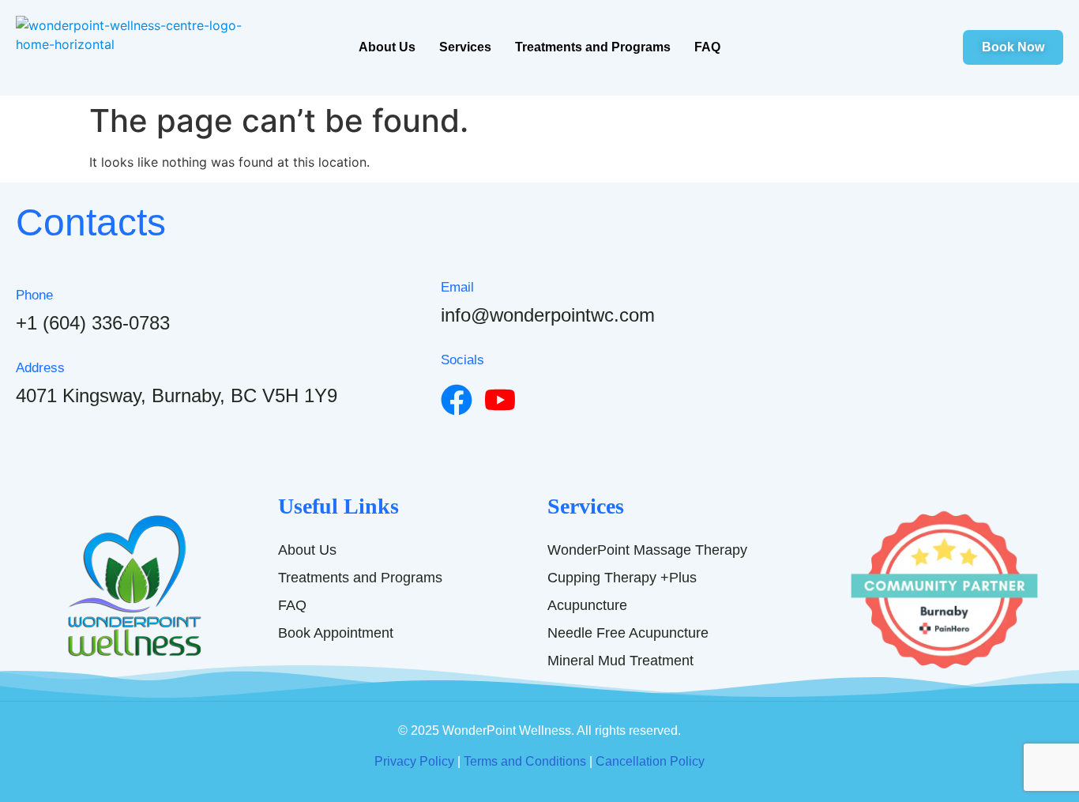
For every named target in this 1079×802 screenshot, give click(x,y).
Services (465, 47)
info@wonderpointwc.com (548, 315)
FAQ (707, 47)
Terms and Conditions (525, 761)
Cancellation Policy (650, 761)
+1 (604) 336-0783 (93, 322)
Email (457, 287)
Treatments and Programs (593, 47)
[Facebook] (456, 400)
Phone (34, 295)
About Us (387, 47)
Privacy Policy (414, 761)
